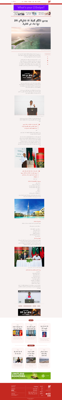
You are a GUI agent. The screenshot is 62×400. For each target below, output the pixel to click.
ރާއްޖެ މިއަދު (39, 1)
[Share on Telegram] (48, 61)
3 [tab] (29, 369)
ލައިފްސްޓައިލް (25, 1)
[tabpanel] (44, 358)
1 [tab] (32, 369)
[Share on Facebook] (48, 59)
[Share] (48, 64)
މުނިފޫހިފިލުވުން (29, 1)
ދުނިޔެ (22, 1)
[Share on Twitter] (48, 57)
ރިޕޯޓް (35, 1)
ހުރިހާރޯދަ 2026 (35, 390)
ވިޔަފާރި (33, 1)
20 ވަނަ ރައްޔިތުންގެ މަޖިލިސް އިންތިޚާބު (32, 392)
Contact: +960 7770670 (14, 395)
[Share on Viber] (48, 62)
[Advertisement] (31, 7)
